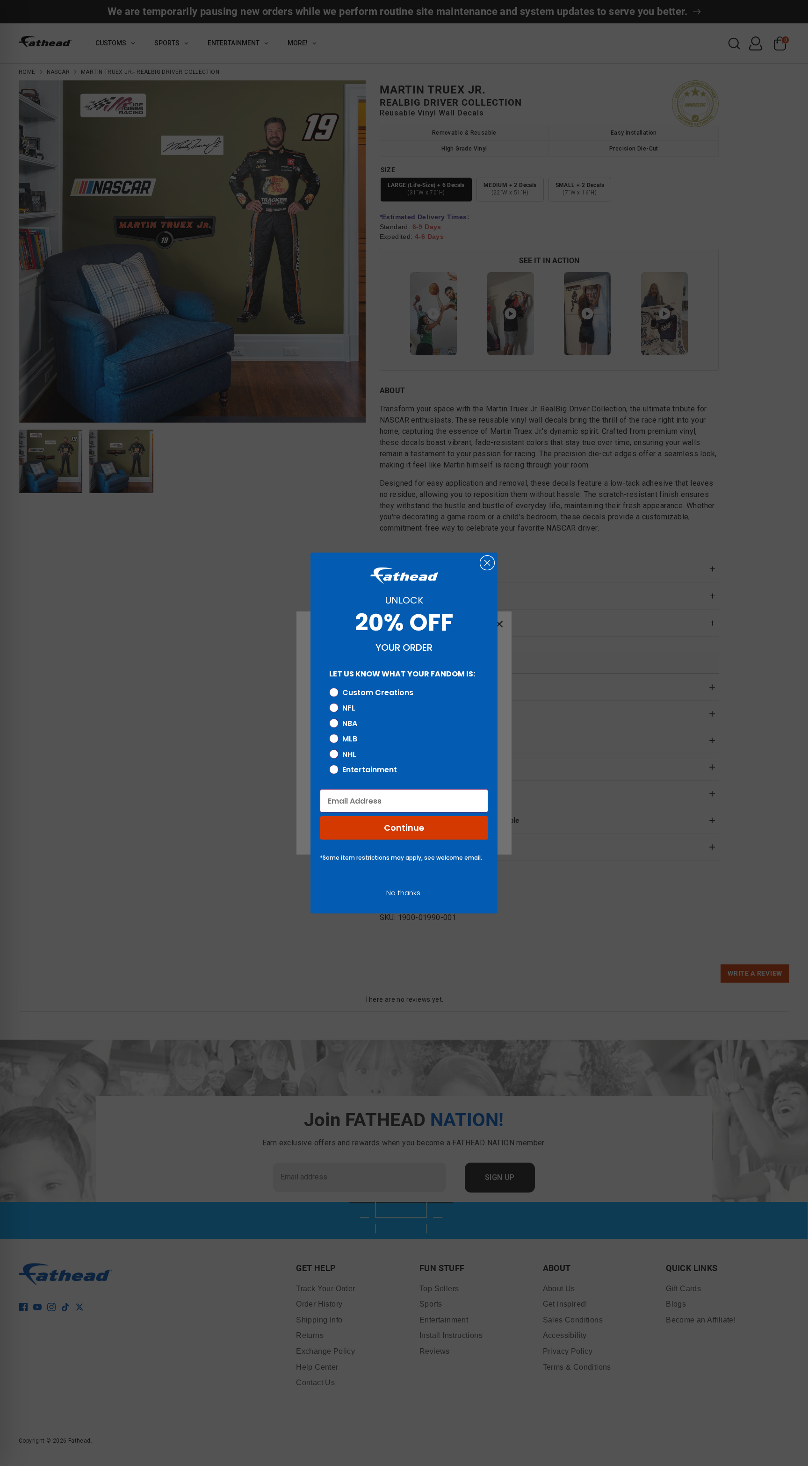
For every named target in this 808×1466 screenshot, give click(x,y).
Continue (404, 828)
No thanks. (404, 893)
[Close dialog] (487, 562)
